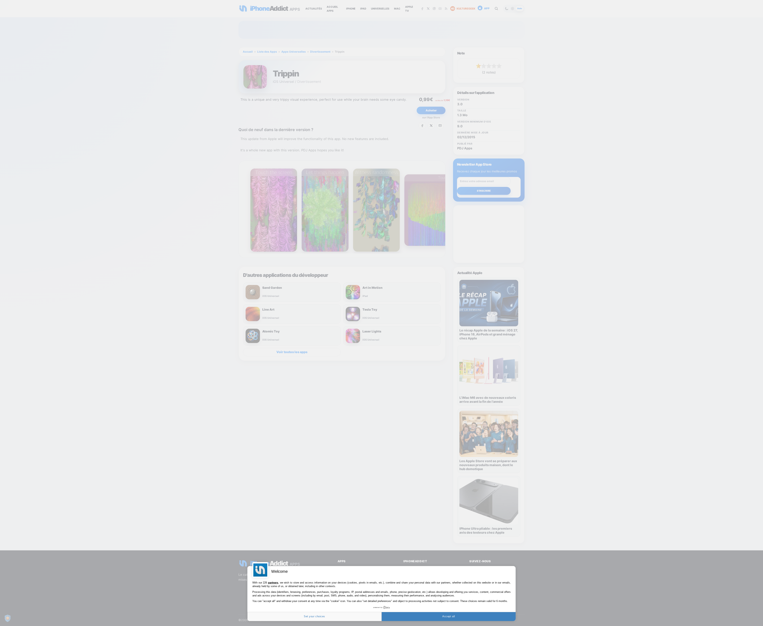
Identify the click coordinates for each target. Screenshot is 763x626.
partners (273, 582)
